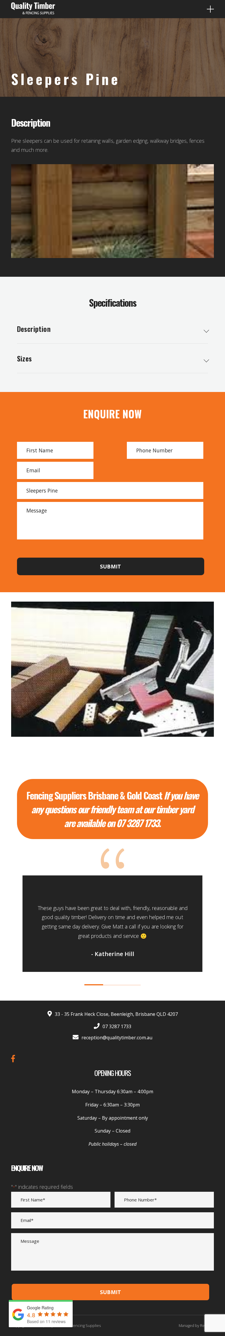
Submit (110, 566)
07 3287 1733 (117, 1026)
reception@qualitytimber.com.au (116, 1037)
